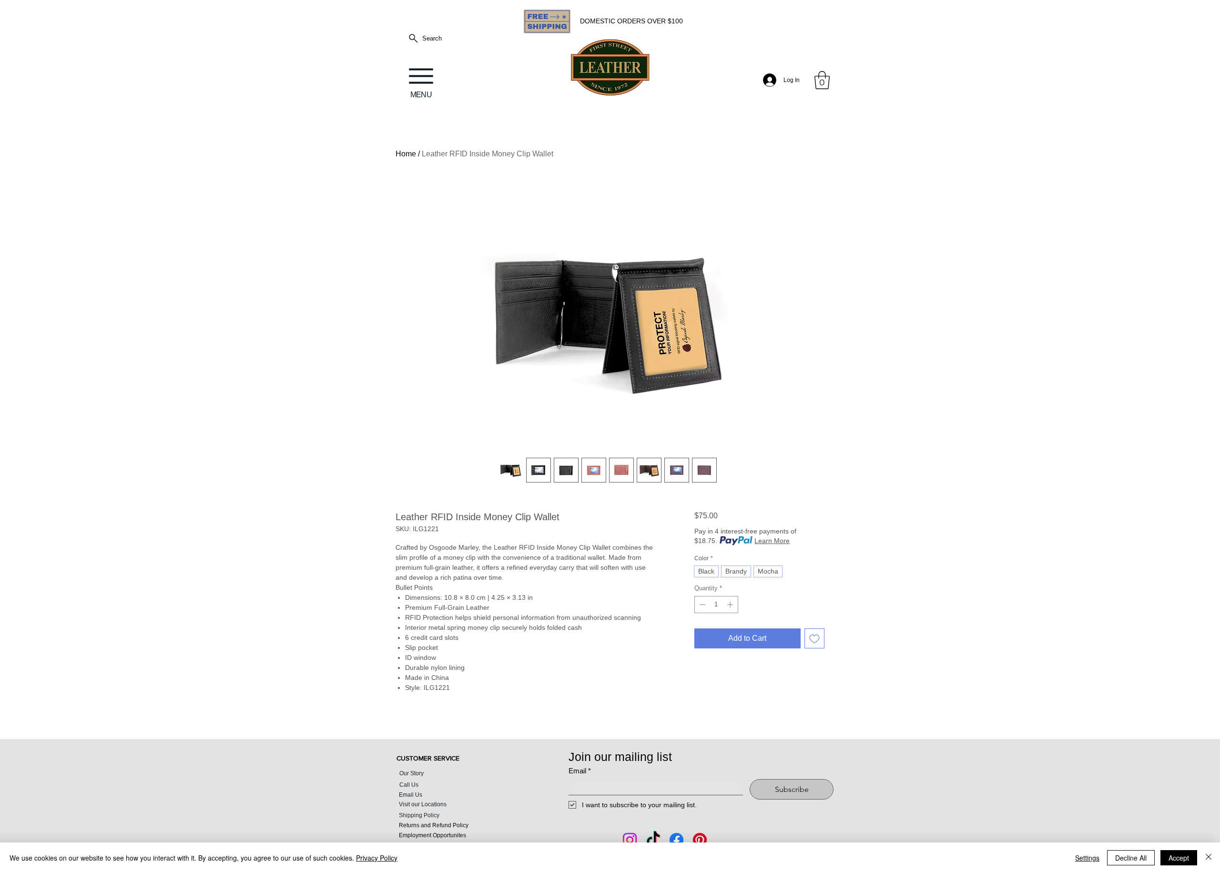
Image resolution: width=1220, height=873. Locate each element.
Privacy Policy (376, 858)
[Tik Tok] (653, 840)
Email (580, 771)
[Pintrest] (700, 840)
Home (406, 154)
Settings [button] (1087, 858)
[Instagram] (629, 840)
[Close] (1208, 857)
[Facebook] (676, 840)
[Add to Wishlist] (814, 638)
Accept (1179, 858)
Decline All (1131, 858)
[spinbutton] (716, 604)
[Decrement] (701, 604)
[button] (822, 80)
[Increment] (731, 604)
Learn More (772, 540)
